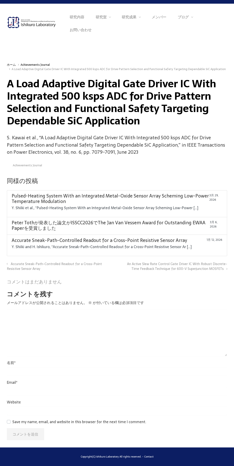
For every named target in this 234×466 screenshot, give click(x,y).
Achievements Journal (35, 64)
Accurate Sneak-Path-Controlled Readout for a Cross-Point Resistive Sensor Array (54, 266)
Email (12, 382)
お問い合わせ (81, 30)
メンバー (159, 17)
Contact (149, 457)
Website (14, 402)
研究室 (101, 17)
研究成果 (129, 17)
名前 (11, 362)
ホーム (11, 64)
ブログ (183, 17)
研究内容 (77, 17)
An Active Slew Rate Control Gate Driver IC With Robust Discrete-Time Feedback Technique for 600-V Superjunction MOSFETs (177, 266)
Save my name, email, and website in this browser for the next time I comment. (79, 422)
